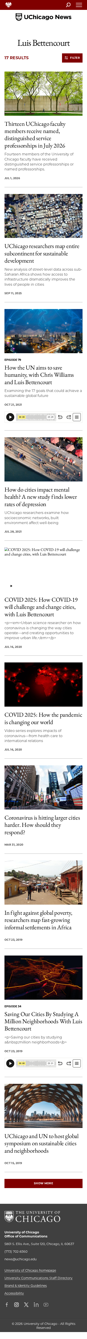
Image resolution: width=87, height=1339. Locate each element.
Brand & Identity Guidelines (25, 1286)
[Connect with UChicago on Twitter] (26, 1305)
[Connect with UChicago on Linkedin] (36, 1305)
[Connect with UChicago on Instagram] (16, 1305)
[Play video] (11, 586)
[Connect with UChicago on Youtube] (45, 1305)
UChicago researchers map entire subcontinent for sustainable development (41, 253)
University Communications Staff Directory (38, 1278)
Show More (43, 1183)
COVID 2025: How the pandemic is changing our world (43, 718)
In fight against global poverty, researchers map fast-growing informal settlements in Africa (38, 920)
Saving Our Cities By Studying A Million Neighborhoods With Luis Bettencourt (43, 1021)
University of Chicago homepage (30, 1270)
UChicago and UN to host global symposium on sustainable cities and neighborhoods (41, 1143)
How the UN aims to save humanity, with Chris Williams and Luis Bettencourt (39, 375)
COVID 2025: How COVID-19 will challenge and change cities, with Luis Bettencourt (41, 607)
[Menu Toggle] (79, 6)
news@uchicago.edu (20, 1259)
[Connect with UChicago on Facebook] (7, 1305)
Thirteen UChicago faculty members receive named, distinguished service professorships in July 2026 (35, 134)
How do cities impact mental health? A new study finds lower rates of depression (40, 497)
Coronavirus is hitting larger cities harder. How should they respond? (42, 825)
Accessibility (14, 1293)
